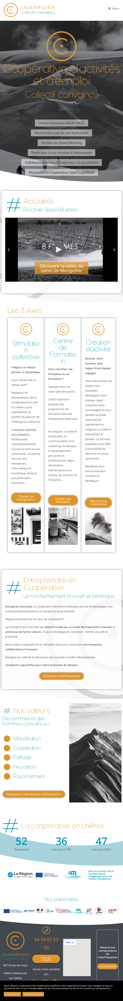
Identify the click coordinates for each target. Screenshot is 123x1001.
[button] (8, 250)
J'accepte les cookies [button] (33, 994)
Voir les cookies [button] (12, 994)
